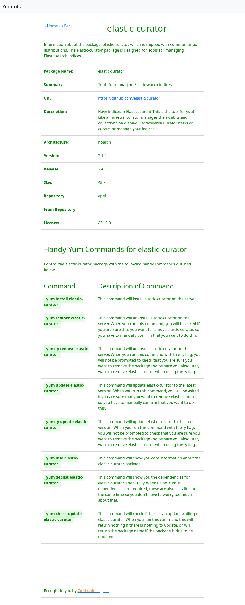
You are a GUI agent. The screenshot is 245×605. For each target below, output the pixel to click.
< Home (51, 26)
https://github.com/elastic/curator (129, 98)
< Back (67, 26)
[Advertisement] (20, 95)
